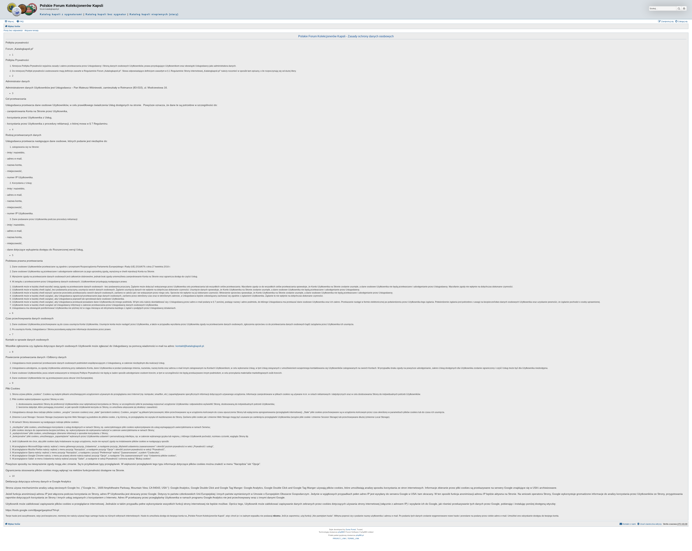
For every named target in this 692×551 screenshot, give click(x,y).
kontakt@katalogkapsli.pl (190, 346)
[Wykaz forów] (22, 9)
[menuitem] (20, 21)
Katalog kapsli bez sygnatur (106, 14)
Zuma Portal (351, 529)
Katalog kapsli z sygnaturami (61, 14)
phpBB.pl (360, 535)
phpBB (341, 532)
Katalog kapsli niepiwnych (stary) (154, 14)
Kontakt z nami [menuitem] (629, 524)
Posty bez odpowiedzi (13, 30)
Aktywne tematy (32, 30)
